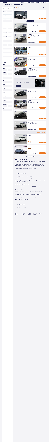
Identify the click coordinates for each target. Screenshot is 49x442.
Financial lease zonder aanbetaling (21, 202)
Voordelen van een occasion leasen (21, 207)
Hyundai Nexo (22, 214)
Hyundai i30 (40, 212)
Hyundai (6, 6)
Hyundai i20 (34, 212)
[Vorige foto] (15, 15)
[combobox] (7, 11)
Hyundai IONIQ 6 (29, 213)
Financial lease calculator (20, 201)
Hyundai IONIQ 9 (35, 213)
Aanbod (3, 6)
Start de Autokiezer (42, 44)
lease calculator (34, 186)
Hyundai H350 (22, 212)
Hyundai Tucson (35, 214)
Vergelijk (24, 11)
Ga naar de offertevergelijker (41, 132)
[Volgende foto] (26, 15)
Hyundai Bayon (16, 212)
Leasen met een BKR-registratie (21, 204)
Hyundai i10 (28, 212)
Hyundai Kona (16, 214)
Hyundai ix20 (40, 213)
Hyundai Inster (16, 213)
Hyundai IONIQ (23, 213)
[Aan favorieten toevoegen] (15, 12)
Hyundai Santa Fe (29, 214)
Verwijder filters (9, 8)
